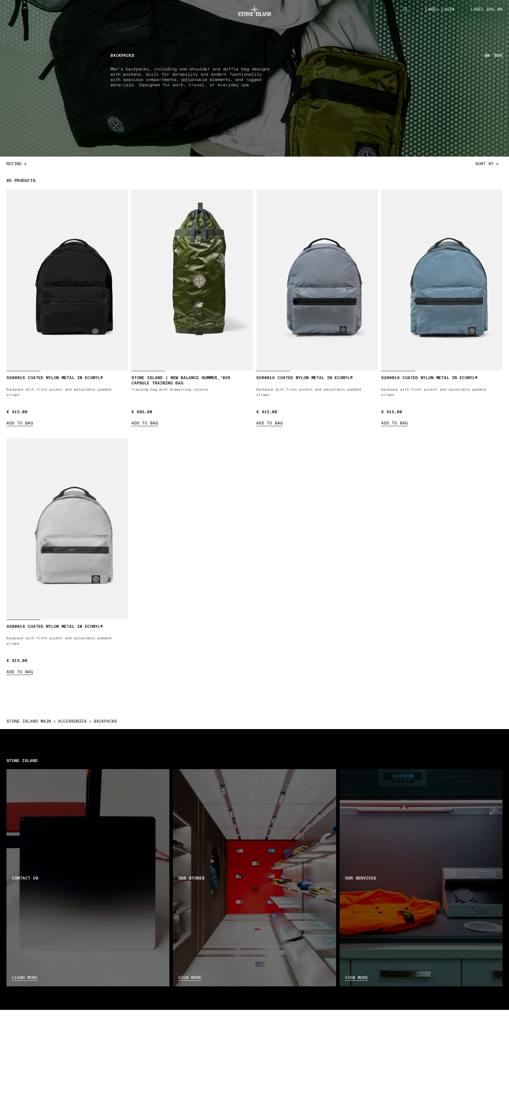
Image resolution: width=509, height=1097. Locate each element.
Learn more (25, 977)
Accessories (72, 721)
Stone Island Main (28, 721)
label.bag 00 (487, 9)
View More (356, 977)
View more (189, 977)
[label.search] (405, 9)
